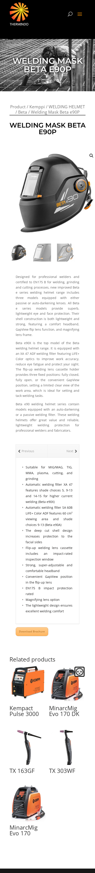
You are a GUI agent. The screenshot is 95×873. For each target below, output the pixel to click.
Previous (28, 451)
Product (18, 107)
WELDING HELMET (67, 107)
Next (69, 451)
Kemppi (37, 107)
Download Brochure (32, 631)
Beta (22, 112)
